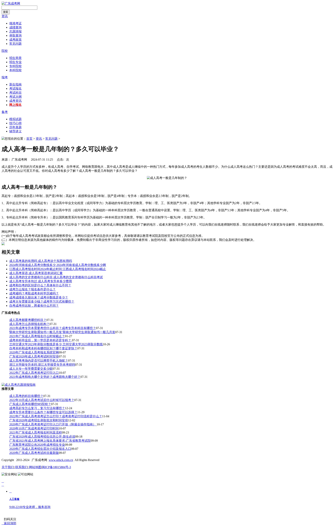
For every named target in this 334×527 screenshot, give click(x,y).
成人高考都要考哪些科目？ (27, 320)
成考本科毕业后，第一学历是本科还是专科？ (40, 340)
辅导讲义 (15, 131)
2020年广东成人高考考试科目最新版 (34, 452)
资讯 (5, 16)
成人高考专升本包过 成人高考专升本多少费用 (40, 281)
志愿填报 (15, 31)
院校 (5, 50)
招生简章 (15, 58)
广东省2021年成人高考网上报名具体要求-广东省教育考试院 (50, 440)
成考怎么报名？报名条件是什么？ (32, 289)
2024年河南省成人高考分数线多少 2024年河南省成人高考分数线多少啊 (57, 265)
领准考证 (15, 23)
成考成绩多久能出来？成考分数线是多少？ (38, 297)
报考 (5, 77)
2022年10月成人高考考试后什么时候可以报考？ (41, 400)
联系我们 (21, 467)
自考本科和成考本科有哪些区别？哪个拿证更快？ (43, 348)
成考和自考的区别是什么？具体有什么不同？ (40, 285)
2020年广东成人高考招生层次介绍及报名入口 (40, 448)
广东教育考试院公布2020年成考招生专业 (37, 444)
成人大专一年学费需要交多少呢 (31, 368)
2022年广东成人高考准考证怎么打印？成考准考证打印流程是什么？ (55, 416)
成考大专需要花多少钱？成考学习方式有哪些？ (41, 301)
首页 (29, 138)
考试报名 (15, 88)
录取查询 (15, 35)
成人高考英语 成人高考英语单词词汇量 (36, 273)
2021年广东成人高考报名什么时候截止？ (37, 336)
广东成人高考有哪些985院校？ (30, 404)
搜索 (5, 11)
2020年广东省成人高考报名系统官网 (34, 352)
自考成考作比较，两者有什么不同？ (34, 305)
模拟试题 (15, 119)
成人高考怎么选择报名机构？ (29, 324)
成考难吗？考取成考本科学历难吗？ (34, 293)
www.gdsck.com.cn (61, 460)
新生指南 (15, 84)
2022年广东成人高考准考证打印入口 (34, 372)
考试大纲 (15, 96)
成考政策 (15, 39)
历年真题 (15, 127)
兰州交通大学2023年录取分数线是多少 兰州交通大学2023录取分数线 (56, 344)
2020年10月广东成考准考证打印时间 (34, 428)
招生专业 (15, 62)
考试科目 (15, 92)
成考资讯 (15, 100)
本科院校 (15, 70)
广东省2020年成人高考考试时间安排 (34, 356)
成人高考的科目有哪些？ (26, 396)
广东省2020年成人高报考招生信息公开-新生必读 (42, 436)
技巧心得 (15, 123)
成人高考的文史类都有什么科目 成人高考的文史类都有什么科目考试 (56, 277)
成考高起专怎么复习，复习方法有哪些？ (37, 408)
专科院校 (15, 66)
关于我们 (8, 467)
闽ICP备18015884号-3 (56, 467)
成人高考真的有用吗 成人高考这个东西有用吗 (40, 261)
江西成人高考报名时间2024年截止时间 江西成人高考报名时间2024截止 (57, 269)
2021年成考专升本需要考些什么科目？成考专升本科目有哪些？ (52, 328)
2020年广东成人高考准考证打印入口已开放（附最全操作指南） (53, 424)
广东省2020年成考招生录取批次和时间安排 (38, 420)
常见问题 (15, 43)
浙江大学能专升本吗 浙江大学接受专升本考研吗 (42, 364)
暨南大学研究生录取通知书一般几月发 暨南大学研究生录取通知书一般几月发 (62, 332)
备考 (5, 112)
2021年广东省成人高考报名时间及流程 (35, 432)
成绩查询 (15, 27)
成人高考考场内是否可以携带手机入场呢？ (38, 360)
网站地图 (34, 467)
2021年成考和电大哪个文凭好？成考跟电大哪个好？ (44, 376)
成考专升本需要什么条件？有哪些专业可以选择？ (43, 412)
